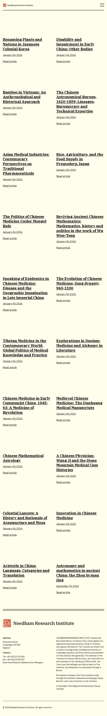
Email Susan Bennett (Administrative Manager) (23, 662)
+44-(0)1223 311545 (15, 656)
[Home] (18, 5)
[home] (53, 623)
